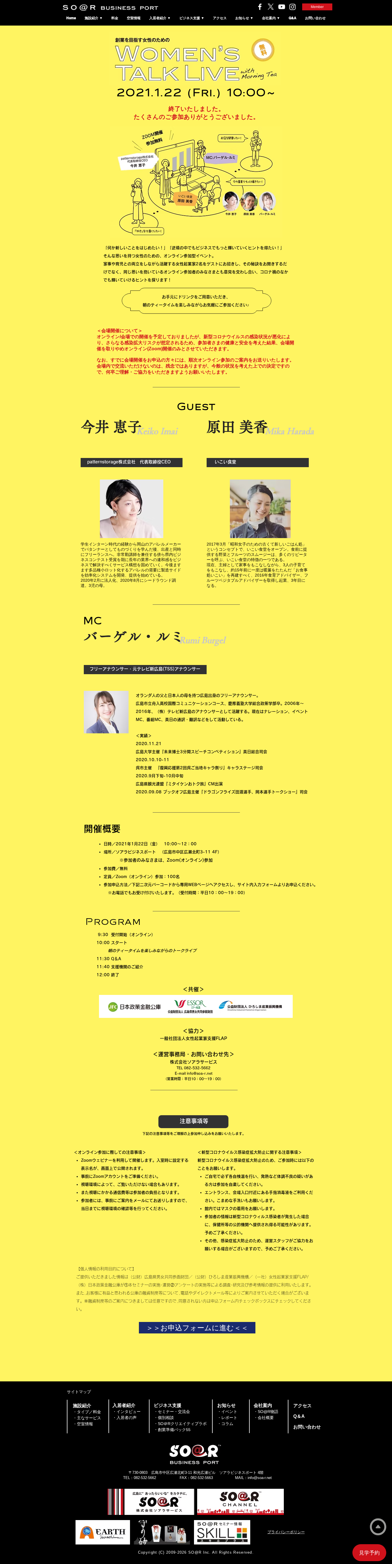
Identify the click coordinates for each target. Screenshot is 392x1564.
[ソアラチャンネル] (281, 7)
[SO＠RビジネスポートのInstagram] (292, 7)
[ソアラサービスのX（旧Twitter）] (271, 7)
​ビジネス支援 (167, 1405)
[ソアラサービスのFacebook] (260, 7)
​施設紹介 (82, 1405)
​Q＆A (299, 1416)
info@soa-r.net (199, 1073)
